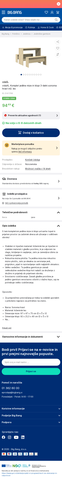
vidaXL (5, 82)
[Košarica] (57, 12)
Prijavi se (31, 371)
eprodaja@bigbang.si (12, 392)
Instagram (9, 437)
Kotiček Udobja (32, 160)
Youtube (16, 437)
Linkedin (23, 437)
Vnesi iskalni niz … (23, 20)
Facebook (3, 437)
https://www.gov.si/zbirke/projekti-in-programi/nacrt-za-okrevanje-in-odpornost (29, 474)
